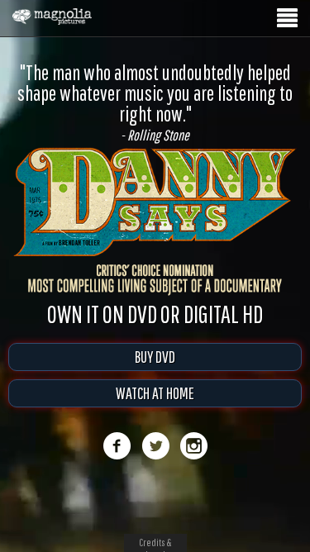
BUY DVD (155, 356)
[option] (155, 102)
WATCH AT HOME (155, 392)
